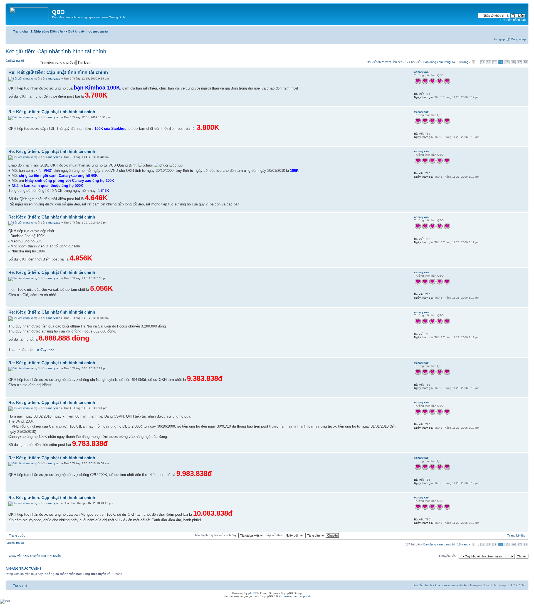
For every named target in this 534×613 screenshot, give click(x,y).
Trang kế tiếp (516, 535)
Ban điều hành (422, 585)
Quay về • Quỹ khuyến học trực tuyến (35, 555)
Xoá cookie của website (451, 585)
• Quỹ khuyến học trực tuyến (87, 31)
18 (525, 62)
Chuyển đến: (447, 556)
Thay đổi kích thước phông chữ (522, 30)
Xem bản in (513, 30)
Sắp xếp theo (274, 535)
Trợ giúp (499, 39)
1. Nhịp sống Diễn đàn (47, 31)
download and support (295, 596)
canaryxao (53, 78)
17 (519, 62)
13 (494, 62)
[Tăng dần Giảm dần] (322, 535)
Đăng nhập (518, 39)
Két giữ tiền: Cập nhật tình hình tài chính (56, 51)
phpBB (252, 593)
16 (513, 62)
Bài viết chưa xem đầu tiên (384, 62)
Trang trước (17, 535)
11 (482, 62)
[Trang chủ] (29, 14)
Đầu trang (524, 103)
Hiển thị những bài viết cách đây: (216, 535)
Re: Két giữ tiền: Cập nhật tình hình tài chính (58, 72)
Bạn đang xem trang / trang (445, 62)
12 (488, 62)
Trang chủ (20, 31)
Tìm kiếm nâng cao (513, 19)
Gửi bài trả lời (15, 60)
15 (507, 62)
